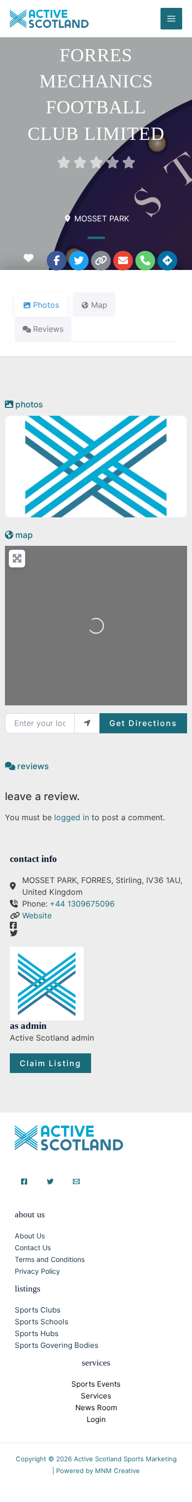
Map (24, 535)
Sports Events (96, 1384)
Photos (29, 404)
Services (96, 1395)
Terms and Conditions (50, 1259)
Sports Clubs (38, 1309)
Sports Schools (41, 1321)
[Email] (76, 1181)
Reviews (33, 766)
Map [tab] (99, 305)
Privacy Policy (37, 1271)
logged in (71, 817)
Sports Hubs (37, 1333)
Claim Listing (50, 1063)
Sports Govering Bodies (56, 1345)
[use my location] (87, 723)
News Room (96, 1407)
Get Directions (143, 723)
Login (96, 1419)
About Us (30, 1236)
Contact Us (33, 1247)
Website (37, 915)
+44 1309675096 (82, 904)
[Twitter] (50, 1181)
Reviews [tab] (48, 329)
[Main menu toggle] (171, 18)
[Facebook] (24, 1181)
